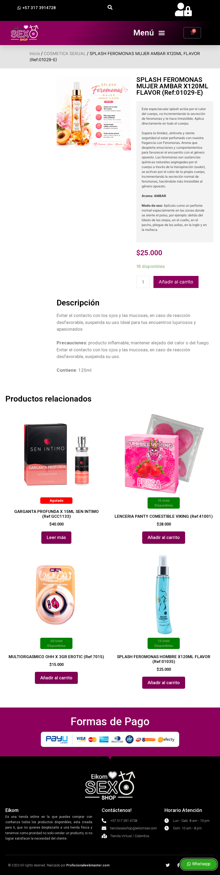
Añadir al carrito (176, 282)
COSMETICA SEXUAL (65, 53)
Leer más (56, 537)
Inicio (35, 53)
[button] (36, 8)
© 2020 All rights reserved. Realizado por (58, 865)
